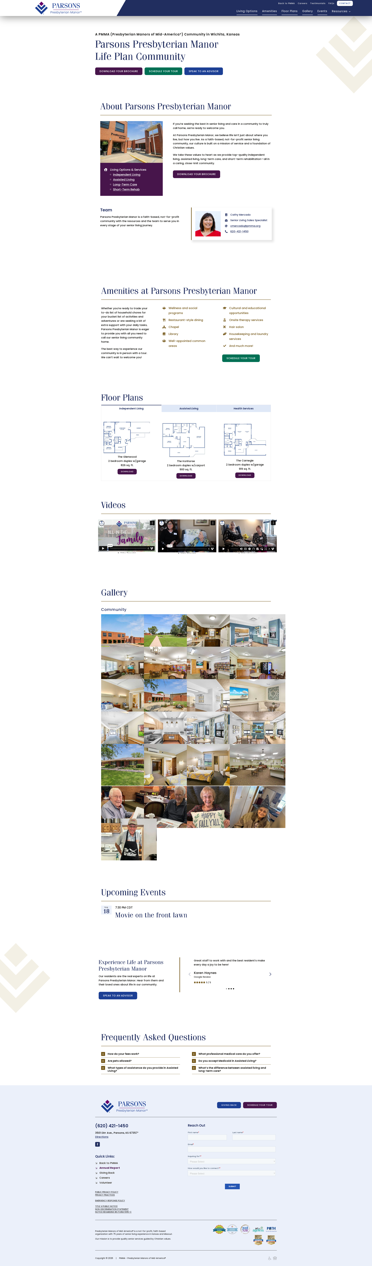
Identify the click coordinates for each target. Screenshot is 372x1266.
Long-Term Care (125, 184)
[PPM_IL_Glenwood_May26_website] (127, 423)
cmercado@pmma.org (245, 226)
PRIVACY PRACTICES (105, 1194)
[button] (226, 988)
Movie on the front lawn (151, 915)
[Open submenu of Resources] (349, 11)
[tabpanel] (186, 446)
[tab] (131, 408)
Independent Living (126, 175)
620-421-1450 (239, 231)
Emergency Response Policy (110, 1200)
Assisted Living (124, 180)
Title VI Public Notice (106, 1206)
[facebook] (97, 1144)
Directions (101, 1137)
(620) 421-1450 (111, 1126)
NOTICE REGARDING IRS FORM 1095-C (113, 1211)
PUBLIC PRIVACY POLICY (106, 1192)
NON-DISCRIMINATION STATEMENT (112, 1209)
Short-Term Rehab (126, 189)
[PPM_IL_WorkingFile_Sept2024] (186, 423)
